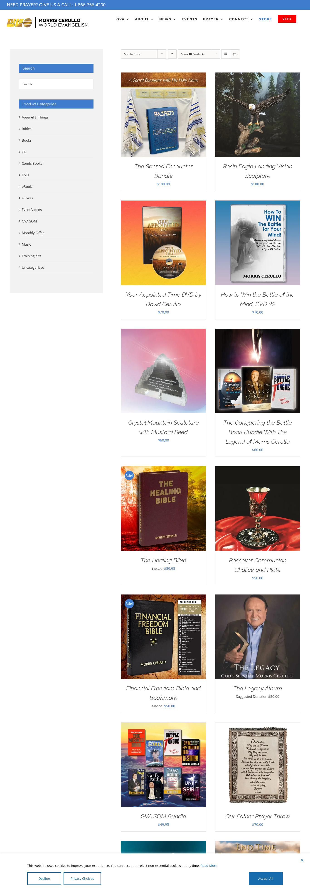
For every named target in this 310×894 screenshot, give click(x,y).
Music (26, 244)
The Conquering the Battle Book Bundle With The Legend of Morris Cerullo (258, 432)
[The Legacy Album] (257, 598)
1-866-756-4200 (90, 5)
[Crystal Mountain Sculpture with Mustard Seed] (163, 332)
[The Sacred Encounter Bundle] (163, 76)
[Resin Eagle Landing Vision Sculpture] (257, 76)
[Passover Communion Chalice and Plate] (257, 469)
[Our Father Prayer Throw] (257, 726)
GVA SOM (29, 221)
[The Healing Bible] (163, 469)
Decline (44, 878)
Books (27, 140)
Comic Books (32, 163)
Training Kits (31, 256)
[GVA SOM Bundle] (163, 726)
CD (24, 152)
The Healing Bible (163, 560)
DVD (25, 175)
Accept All (265, 878)
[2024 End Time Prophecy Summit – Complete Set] (257, 844)
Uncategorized (33, 267)
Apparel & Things (35, 117)
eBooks (27, 186)
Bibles (26, 128)
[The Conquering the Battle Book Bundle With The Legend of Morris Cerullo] (257, 332)
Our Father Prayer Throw (257, 816)
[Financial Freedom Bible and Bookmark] (163, 598)
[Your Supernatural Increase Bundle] (163, 844)
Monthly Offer (33, 232)
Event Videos (32, 209)
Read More (209, 865)
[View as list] (234, 54)
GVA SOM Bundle (163, 816)
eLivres (27, 198)
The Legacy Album (257, 688)
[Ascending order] (172, 54)
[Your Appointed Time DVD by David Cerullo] (163, 204)
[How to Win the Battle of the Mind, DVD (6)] (257, 204)
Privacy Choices (82, 878)
